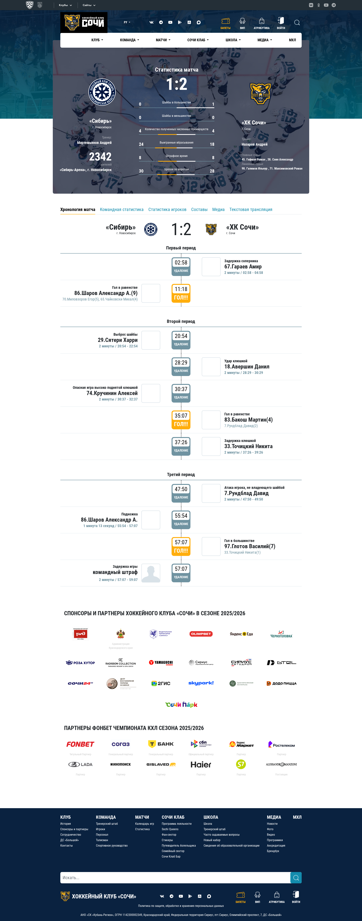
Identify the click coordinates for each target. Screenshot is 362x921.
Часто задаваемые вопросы (222, 834)
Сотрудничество (70, 834)
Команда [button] (128, 40)
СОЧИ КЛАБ (173, 817)
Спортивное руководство (112, 845)
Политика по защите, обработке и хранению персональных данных (181, 906)
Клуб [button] (95, 40)
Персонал (102, 834)
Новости (272, 823)
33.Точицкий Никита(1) (242, 552)
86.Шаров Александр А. (109, 519)
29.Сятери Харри (118, 340)
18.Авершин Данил (246, 366)
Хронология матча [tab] (77, 209)
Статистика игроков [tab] (167, 209)
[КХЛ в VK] (311, 5)
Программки (275, 840)
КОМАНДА (106, 817)
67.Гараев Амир (243, 266)
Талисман (102, 840)
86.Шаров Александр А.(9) (106, 293)
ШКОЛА (211, 817)
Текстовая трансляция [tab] (250, 209)
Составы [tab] (199, 209)
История (65, 823)
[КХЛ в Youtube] (326, 5)
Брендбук (273, 851)
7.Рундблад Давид (246, 493)
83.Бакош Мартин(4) (248, 419)
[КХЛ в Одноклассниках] (318, 5)
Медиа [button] (263, 40)
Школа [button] (232, 40)
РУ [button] (126, 22)
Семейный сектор (173, 851)
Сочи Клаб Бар (171, 856)
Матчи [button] (162, 40)
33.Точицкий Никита (248, 446)
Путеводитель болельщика (179, 845)
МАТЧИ (142, 817)
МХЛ (292, 40)
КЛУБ (65, 817)
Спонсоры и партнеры (74, 829)
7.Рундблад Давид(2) (241, 425)
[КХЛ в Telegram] (333, 5)
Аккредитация (276, 845)
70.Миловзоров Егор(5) (80, 299)
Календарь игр (144, 823)
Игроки (100, 829)
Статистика (142, 829)
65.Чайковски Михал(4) (119, 299)
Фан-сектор (169, 834)
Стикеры (167, 840)
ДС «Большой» (69, 840)
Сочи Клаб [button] (196, 40)
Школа (208, 823)
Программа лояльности (177, 823)
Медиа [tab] (218, 209)
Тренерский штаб (107, 823)
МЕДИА (274, 817)
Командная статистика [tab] (122, 209)
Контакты (66, 845)
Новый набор (212, 840)
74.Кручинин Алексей (112, 393)
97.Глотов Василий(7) (249, 546)
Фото (270, 829)
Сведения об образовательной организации (231, 845)
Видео (271, 834)
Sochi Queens (170, 829)
